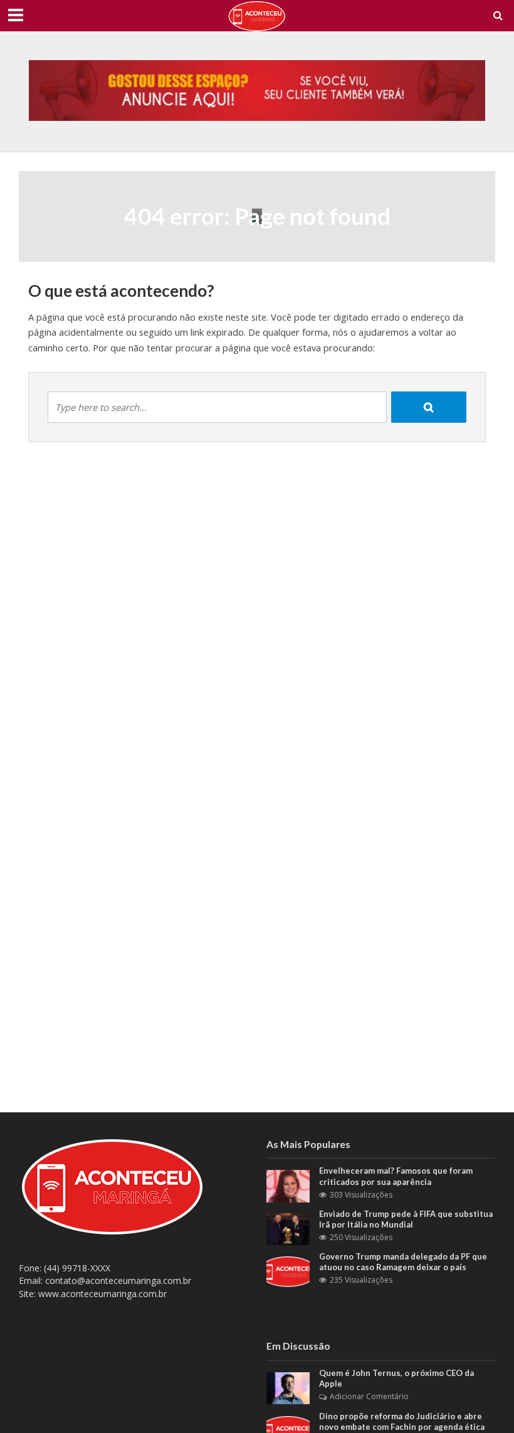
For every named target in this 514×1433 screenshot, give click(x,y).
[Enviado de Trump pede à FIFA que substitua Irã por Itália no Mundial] (288, 1228)
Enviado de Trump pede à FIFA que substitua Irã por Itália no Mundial (406, 1219)
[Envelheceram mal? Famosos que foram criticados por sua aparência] (288, 1185)
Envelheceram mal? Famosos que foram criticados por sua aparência (396, 1176)
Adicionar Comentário (369, 1396)
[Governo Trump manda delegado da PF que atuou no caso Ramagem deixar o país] (288, 1270)
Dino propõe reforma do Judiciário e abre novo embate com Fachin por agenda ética (402, 1421)
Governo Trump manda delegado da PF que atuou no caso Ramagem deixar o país (403, 1262)
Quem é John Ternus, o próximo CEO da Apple (396, 1378)
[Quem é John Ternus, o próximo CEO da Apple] (288, 1387)
